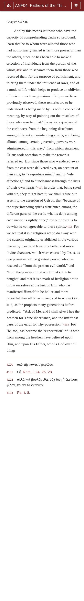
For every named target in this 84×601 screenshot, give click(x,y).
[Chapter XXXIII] (79, 300)
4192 (69, 226)
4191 (40, 187)
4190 (19, 70)
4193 (66, 324)
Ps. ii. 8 (23, 392)
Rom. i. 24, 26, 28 (37, 372)
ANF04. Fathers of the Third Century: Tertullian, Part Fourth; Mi (41, 5)
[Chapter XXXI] (4, 300)
